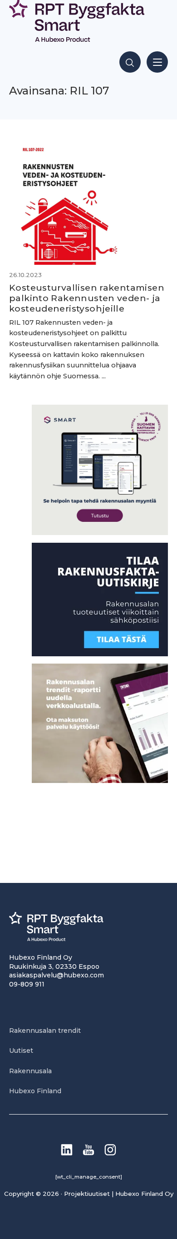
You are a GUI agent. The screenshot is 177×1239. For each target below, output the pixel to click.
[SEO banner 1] (100, 532)
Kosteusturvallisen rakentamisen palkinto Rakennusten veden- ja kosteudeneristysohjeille (86, 298)
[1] (100, 653)
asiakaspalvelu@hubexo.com (56, 975)
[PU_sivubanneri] (100, 780)
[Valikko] (157, 62)
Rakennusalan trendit (45, 1030)
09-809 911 (26, 984)
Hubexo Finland (35, 1091)
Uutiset (21, 1050)
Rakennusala (30, 1071)
